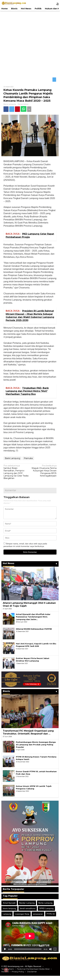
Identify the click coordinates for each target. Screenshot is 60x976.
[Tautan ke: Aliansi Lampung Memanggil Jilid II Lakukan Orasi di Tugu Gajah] (30, 584)
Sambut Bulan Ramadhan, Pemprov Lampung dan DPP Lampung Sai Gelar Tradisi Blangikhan (15, 472)
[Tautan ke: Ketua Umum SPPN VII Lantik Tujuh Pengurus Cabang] (9, 790)
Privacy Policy (18, 972)
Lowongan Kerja (22, 914)
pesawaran (38, 914)
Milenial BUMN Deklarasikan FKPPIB (34, 629)
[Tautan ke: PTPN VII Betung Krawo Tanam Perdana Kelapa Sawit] (9, 761)
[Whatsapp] (25, 109)
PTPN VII (51, 914)
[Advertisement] (30, 43)
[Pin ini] (19, 109)
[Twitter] (54, 80)
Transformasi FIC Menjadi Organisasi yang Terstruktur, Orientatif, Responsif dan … (28, 732)
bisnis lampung (9, 909)
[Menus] (56, 3)
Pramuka (28, 458)
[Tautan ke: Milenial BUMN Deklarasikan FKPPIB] (9, 633)
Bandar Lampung (27, 903)
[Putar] (5, 949)
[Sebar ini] (6, 109)
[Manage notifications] (6, 970)
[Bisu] (50, 949)
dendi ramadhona (27, 909)
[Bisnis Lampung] (14, 3)
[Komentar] (31, 109)
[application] (30, 936)
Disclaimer (32, 972)
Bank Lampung (12, 458)
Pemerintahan (23, 104)
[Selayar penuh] (55, 949)
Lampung (7, 914)
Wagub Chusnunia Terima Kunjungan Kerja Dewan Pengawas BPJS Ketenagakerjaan (44, 471)
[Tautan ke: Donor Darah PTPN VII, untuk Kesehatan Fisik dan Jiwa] (9, 776)
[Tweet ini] (12, 109)
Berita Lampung (45, 903)
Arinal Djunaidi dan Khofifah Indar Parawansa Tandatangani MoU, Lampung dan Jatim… (33, 617)
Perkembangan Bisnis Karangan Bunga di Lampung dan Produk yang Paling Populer (36, 744)
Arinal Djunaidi (9, 903)
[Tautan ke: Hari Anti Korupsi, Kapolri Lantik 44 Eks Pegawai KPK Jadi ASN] (9, 648)
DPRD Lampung (46, 909)
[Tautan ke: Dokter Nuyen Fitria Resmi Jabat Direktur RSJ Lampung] (9, 663)
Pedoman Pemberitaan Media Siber (33, 969)
